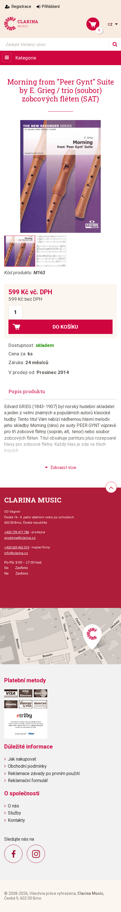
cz (111, 24)
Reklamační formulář (28, 780)
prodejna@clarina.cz (19, 538)
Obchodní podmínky (27, 766)
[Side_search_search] (114, 44)
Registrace (21, 6)
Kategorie (25, 58)
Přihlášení (51, 6)
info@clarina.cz (16, 553)
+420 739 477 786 (16, 532)
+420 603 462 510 (16, 547)
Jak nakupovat (22, 759)
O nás (13, 806)
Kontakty (16, 820)
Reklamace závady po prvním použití (44, 773)
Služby (14, 813)
